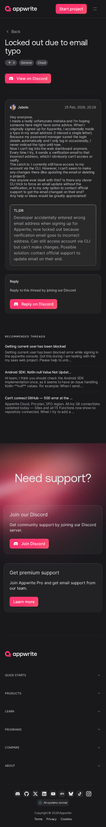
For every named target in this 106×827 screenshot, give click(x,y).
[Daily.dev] (61, 793)
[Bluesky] (70, 793)
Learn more (24, 601)
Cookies (66, 819)
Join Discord (32, 543)
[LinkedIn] (44, 793)
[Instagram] (88, 793)
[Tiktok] (79, 793)
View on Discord (31, 78)
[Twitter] (35, 793)
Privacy (51, 819)
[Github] (26, 793)
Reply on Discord (36, 304)
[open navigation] (95, 9)
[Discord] (17, 793)
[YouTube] (53, 793)
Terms (38, 819)
